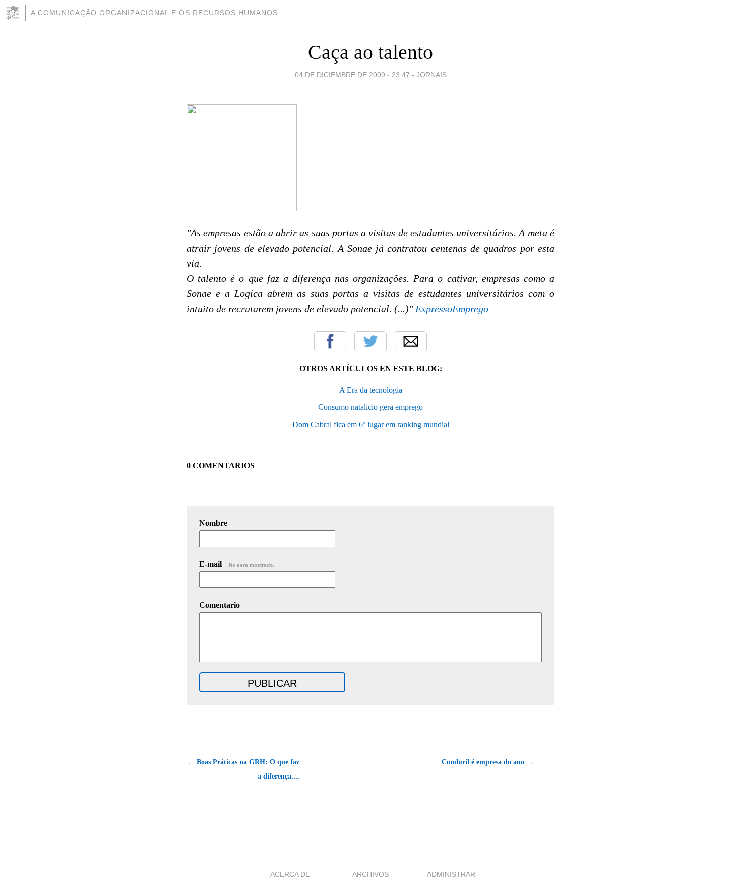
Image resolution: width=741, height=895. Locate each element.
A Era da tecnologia (370, 390)
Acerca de (290, 874)
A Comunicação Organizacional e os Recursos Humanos (154, 13)
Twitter (370, 341)
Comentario (219, 605)
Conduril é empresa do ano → (487, 762)
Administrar (451, 874)
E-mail (236, 564)
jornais (431, 75)
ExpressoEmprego (451, 308)
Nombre (213, 523)
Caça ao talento (370, 52)
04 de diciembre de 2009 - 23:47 (352, 75)
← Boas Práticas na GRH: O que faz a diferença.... (243, 769)
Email (411, 341)
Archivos (370, 874)
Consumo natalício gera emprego (370, 407)
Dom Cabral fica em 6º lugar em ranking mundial (370, 424)
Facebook (330, 341)
